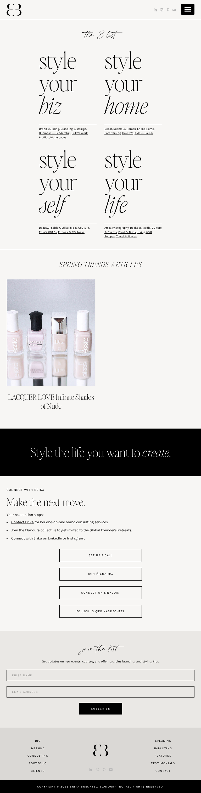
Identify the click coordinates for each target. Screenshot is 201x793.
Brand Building (49, 129)
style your (58, 84)
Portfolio (38, 763)
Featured (163, 755)
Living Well (144, 232)
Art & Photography (116, 227)
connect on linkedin (100, 592)
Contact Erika (22, 522)
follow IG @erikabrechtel (100, 611)
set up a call (101, 555)
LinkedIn (55, 538)
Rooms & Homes (124, 129)
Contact (163, 771)
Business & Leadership (54, 133)
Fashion (54, 227)
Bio (38, 741)
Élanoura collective (40, 530)
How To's (127, 133)
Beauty (43, 227)
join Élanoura (100, 574)
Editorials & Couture (75, 227)
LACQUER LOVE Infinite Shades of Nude (51, 401)
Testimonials (163, 763)
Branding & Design (73, 129)
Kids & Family (144, 133)
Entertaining (112, 133)
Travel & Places (126, 236)
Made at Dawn (100, 742)
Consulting (37, 755)
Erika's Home (145, 129)
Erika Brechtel (14, 10)
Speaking (163, 741)
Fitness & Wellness (71, 232)
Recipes (109, 236)
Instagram (75, 538)
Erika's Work (80, 133)
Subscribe (100, 708)
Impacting (163, 748)
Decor (108, 129)
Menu (187, 9)
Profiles (44, 137)
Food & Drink (127, 232)
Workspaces (58, 137)
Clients (38, 771)
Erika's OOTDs (48, 232)
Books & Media (140, 227)
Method (38, 748)
